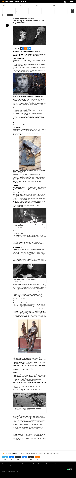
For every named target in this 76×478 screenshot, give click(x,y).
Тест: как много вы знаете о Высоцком (25, 279)
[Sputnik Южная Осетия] (8, 3)
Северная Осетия (41, 453)
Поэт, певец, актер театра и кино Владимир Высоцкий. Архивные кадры (29, 224)
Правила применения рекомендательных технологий (12, 465)
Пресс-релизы (29, 463)
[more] (45, 228)
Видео (47, 453)
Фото (51, 453)
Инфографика (56, 453)
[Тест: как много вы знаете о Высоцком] (29, 271)
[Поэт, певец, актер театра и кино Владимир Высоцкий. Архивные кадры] (29, 215)
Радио (21, 453)
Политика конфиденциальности (39, 463)
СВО (24, 453)
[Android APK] (70, 469)
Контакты (19, 463)
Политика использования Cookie (52, 463)
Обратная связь (26, 465)
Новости (4, 10)
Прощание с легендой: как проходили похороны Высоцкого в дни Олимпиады (27, 409)
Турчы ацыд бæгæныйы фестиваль (20, 11)
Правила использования (12, 463)
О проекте (4, 463)
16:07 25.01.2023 (16, 25)
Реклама (23, 463)
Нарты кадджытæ (45, 10)
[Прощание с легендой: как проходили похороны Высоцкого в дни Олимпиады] (29, 400)
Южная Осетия (34, 453)
